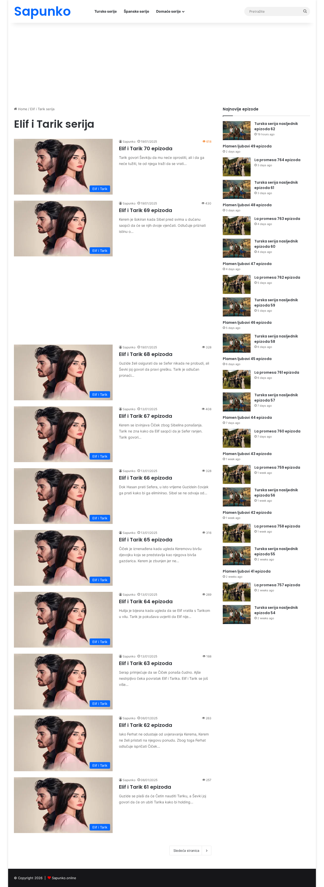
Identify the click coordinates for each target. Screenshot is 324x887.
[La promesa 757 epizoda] (237, 591)
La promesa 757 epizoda (277, 585)
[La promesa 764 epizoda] (237, 166)
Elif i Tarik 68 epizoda (145, 354)
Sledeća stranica (186, 850)
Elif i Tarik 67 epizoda (145, 416)
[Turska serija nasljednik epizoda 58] (237, 343)
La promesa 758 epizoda (277, 526)
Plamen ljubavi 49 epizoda (247, 146)
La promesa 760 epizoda (277, 431)
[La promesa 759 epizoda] (237, 474)
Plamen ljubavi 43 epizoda (247, 453)
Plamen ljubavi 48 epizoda (247, 204)
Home (22, 109)
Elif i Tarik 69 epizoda (145, 210)
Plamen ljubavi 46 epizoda (247, 322)
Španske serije (136, 11)
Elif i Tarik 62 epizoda (145, 725)
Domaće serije (168, 11)
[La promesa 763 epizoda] (237, 225)
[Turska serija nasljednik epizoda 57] (237, 401)
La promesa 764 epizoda (277, 159)
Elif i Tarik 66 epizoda (145, 477)
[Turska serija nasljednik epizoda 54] (237, 614)
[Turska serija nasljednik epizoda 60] (237, 248)
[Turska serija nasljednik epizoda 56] (237, 496)
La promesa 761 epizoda (276, 372)
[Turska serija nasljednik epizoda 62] (237, 130)
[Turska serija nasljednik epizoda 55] (237, 555)
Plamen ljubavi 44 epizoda (247, 417)
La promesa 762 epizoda (277, 277)
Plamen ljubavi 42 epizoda (247, 512)
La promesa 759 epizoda (277, 467)
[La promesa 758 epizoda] (237, 533)
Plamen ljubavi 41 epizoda (247, 571)
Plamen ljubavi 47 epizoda (247, 263)
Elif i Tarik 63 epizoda (145, 663)
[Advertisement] (162, 63)
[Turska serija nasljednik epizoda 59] (237, 306)
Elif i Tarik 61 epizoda (145, 786)
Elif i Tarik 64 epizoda (146, 601)
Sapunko (129, 141)
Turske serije (105, 11)
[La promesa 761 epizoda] (237, 379)
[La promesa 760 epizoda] (237, 438)
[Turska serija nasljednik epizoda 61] (237, 189)
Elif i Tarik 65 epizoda (145, 539)
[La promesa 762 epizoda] (237, 284)
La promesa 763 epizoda (277, 218)
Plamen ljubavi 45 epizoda (247, 358)
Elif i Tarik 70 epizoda (145, 148)
